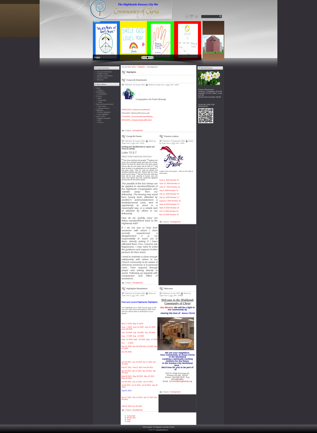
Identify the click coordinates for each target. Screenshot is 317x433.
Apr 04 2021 (126, 371)
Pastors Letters (171, 136)
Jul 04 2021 (126, 385)
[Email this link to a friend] (168, 85)
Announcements (103, 108)
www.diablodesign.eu (162, 429)
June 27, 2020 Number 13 (169, 187)
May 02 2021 (127, 376)
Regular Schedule (104, 118)
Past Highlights (103, 114)
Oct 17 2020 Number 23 (168, 211)
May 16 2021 (149, 376)
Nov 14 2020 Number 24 (169, 215)
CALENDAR (102, 94)
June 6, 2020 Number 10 (169, 180)
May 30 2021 (127, 378)
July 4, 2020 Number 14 (168, 190)
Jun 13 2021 (137, 382)
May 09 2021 (138, 376)
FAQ (99, 120)
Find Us (100, 122)
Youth (100, 102)
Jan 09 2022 (137, 406)
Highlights (99, 110)
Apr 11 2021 (137, 371)
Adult (99, 98)
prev (100, 40)
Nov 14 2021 (138, 397)
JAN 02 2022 (127, 406)
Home (98, 88)
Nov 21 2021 (149, 397)
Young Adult (102, 100)
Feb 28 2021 (148, 367)
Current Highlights (104, 112)
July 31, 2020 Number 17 (169, 197)
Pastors (100, 90)
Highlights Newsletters (137, 289)
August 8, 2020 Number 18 (170, 201)
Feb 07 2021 (127, 367)
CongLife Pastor (134, 136)
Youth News (102, 106)
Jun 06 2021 (127, 382)
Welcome (168, 289)
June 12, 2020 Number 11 (169, 183)
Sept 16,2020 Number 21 (169, 204)
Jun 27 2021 (148, 382)
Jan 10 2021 (137, 362)
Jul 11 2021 (136, 385)
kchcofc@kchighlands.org (180, 381)
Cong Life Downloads (136, 80)
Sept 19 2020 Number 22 (169, 208)
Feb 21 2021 (138, 367)
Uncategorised (137, 130)
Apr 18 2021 (147, 371)
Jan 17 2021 (147, 362)
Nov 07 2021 (127, 397)
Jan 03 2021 (126, 362)
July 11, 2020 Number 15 (169, 194)
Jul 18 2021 (146, 385)
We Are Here (131, 418)
